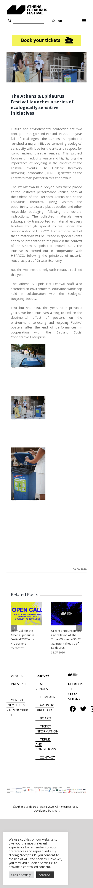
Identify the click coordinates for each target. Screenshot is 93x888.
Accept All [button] (45, 875)
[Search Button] (9, 20)
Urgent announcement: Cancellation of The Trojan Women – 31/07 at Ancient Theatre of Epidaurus (66, 639)
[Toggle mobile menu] (84, 19)
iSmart (55, 811)
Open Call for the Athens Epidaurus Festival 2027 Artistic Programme (24, 637)
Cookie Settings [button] (21, 875)
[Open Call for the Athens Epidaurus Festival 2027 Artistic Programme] (26, 613)
